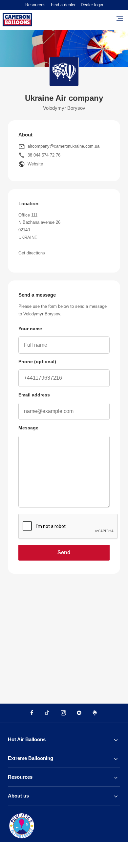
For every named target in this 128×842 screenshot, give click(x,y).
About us (18, 795)
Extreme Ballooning (30, 758)
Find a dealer (63, 4)
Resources (35, 4)
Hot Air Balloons (27, 739)
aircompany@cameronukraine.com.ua (63, 146)
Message (28, 427)
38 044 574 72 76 (44, 155)
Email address (34, 394)
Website (35, 163)
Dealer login (92, 4)
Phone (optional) (37, 361)
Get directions (31, 252)
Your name (30, 328)
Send (64, 552)
